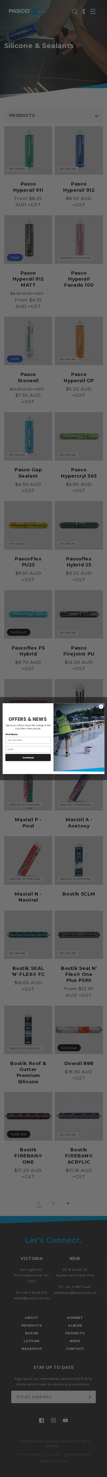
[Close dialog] (101, 706)
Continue (28, 757)
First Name (11, 734)
